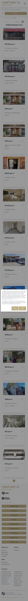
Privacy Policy (15, 299)
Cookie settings (6, 308)
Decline (15, 308)
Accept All (22, 308)
